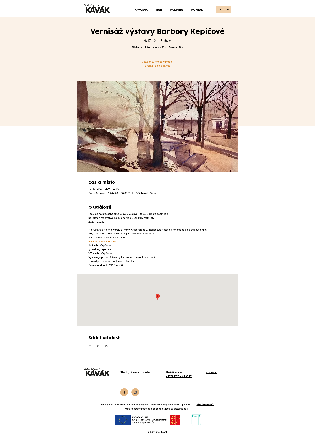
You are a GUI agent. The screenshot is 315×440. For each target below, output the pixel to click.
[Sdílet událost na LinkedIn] (106, 346)
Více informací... (205, 404)
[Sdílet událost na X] (98, 346)
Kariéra (211, 372)
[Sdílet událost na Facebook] (90, 346)
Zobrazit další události (157, 65)
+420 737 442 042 (179, 376)
